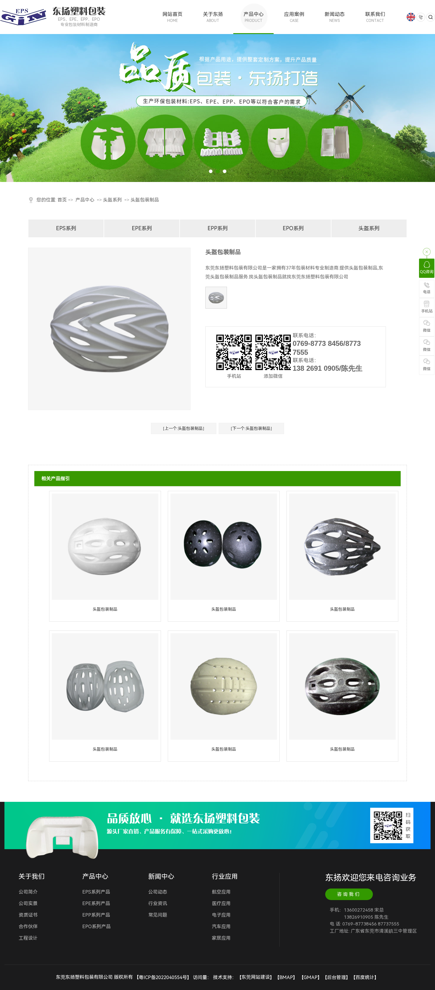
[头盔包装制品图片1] (216, 297)
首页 (62, 200)
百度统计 (364, 977)
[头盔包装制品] (105, 546)
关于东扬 (213, 17)
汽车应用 (221, 926)
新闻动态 (335, 17)
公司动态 (157, 892)
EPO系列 (293, 228)
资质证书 (28, 915)
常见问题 (157, 915)
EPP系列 (217, 228)
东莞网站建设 (255, 977)
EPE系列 (142, 228)
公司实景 (28, 903)
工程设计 (28, 938)
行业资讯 (157, 903)
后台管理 (336, 977)
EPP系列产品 (96, 915)
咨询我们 (349, 894)
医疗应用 (221, 903)
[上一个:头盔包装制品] (183, 428)
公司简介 (28, 892)
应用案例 (294, 17)
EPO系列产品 (96, 926)
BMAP (286, 977)
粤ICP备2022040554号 (163, 977)
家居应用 (221, 938)
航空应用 (221, 892)
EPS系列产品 (96, 892)
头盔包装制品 (144, 200)
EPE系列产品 (96, 903)
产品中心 (254, 17)
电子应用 (221, 915)
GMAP (311, 977)
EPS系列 (66, 228)
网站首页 (172, 17)
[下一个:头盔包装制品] (251, 428)
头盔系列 (112, 200)
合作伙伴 (28, 926)
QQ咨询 (427, 272)
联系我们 (375, 17)
